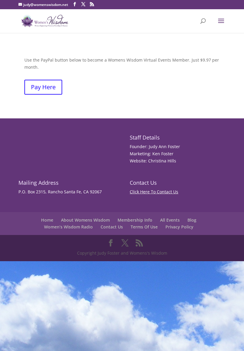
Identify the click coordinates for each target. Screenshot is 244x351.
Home (47, 220)
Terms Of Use (144, 227)
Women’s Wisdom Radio (68, 227)
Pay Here (43, 87)
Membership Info (135, 220)
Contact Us (112, 227)
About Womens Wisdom (85, 220)
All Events (170, 220)
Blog (191, 220)
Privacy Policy (179, 227)
